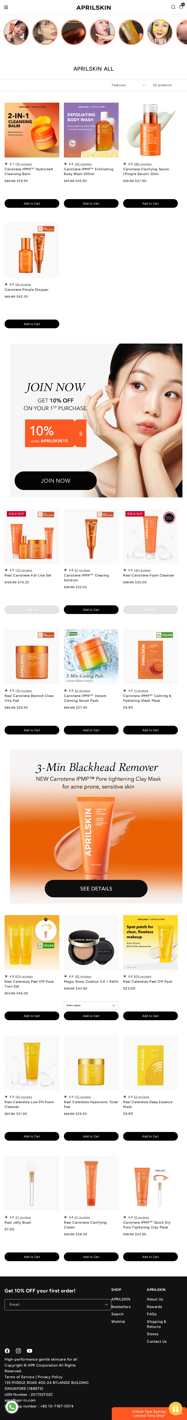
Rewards (154, 1307)
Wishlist (118, 1321)
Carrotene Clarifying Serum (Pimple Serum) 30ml (146, 171)
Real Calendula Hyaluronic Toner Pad (91, 1104)
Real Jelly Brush (18, 1222)
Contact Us (157, 1341)
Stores (152, 1334)
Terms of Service (20, 1377)
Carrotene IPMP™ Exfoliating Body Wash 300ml (88, 171)
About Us (155, 1299)
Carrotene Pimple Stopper (26, 290)
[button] (173, 7)
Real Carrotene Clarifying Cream (85, 1224)
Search (117, 1314)
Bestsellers (121, 1307)
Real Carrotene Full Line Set (28, 575)
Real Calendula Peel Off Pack (148, 982)
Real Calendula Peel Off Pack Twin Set (29, 984)
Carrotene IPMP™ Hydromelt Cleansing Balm (29, 171)
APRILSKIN (120, 1299)
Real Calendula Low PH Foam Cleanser (29, 1104)
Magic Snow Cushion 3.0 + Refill (91, 982)
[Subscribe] (106, 1304)
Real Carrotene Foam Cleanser (148, 575)
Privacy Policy (50, 1377)
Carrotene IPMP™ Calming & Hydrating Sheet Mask (147, 698)
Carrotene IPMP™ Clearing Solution (86, 577)
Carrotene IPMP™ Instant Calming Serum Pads (85, 698)
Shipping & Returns (156, 1324)
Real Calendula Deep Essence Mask (147, 1104)
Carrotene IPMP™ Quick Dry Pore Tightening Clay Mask (147, 1224)
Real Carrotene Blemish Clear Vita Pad (29, 698)
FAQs (151, 1314)
